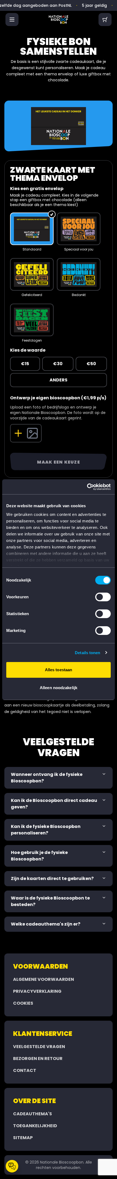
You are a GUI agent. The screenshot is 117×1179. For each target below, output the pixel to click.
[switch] (103, 597)
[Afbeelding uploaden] (26, 433)
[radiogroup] (58, 276)
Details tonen (87, 652)
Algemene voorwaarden (43, 979)
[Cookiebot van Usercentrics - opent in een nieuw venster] (87, 486)
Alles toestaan (58, 669)
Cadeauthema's (32, 1114)
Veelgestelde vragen (39, 1046)
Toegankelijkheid (35, 1126)
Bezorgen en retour (38, 1058)
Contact (24, 1070)
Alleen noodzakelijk (58, 687)
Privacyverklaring (37, 991)
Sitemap (23, 1138)
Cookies (23, 1003)
